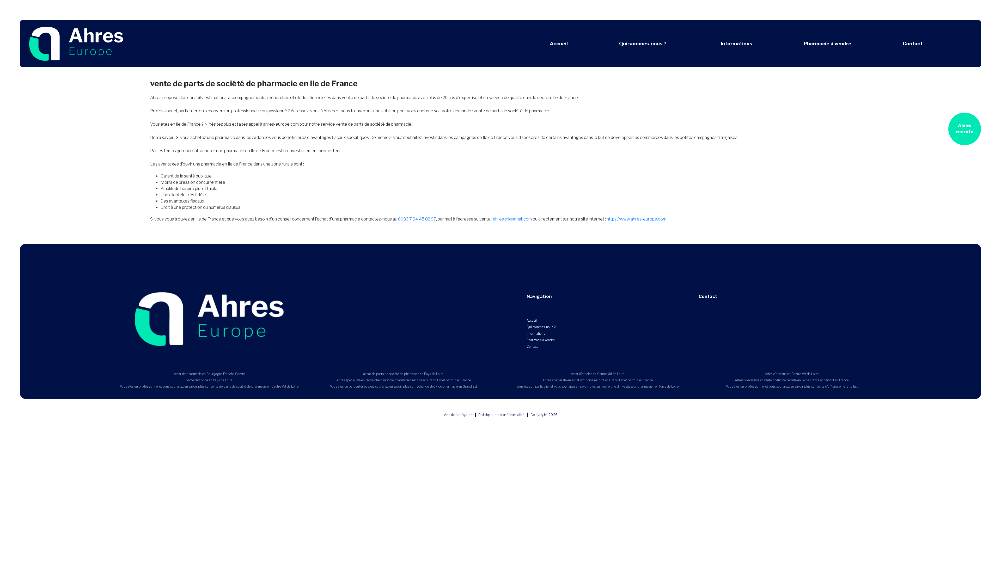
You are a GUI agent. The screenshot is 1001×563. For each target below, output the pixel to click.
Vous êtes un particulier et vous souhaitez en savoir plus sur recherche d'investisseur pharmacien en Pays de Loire (597, 386)
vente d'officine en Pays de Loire (209, 380)
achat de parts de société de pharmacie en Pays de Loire (403, 374)
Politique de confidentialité (501, 415)
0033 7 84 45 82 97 (417, 219)
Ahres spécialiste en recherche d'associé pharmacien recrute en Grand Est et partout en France (403, 380)
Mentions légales (458, 415)
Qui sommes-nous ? (643, 44)
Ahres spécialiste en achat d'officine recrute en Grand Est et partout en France (597, 380)
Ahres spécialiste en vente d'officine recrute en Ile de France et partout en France (792, 380)
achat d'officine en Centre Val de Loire (597, 374)
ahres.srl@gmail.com (512, 219)
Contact (913, 44)
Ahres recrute (964, 128)
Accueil (559, 44)
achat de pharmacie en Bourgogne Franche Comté (209, 374)
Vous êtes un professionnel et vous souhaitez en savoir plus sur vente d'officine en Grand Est (792, 386)
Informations (736, 44)
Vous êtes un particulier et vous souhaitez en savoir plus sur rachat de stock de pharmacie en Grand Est (403, 386)
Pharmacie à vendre (827, 44)
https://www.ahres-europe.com (636, 219)
